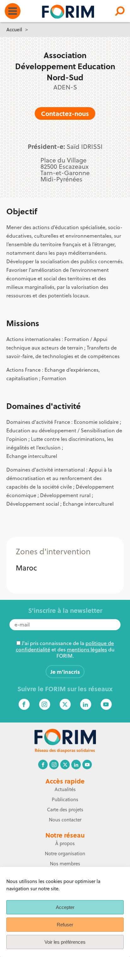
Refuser (65, 924)
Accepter (65, 907)
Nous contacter (65, 819)
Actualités (65, 789)
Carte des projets (65, 809)
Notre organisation (65, 853)
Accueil (14, 29)
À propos (65, 843)
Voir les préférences (65, 942)
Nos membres (65, 863)
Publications (65, 799)
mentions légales (87, 649)
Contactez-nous (65, 113)
